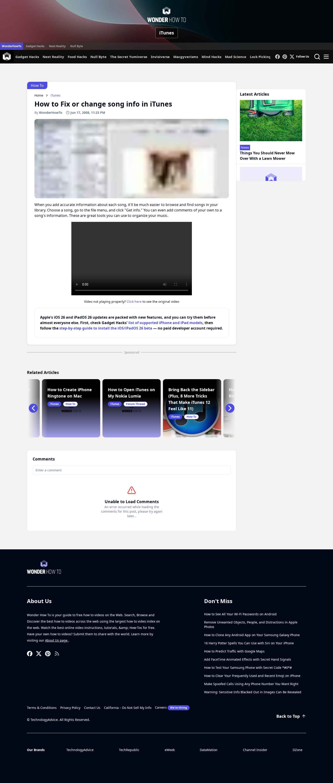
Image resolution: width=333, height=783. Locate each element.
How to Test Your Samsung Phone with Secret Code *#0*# (248, 667)
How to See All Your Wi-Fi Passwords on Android (240, 614)
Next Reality (57, 46)
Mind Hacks (211, 56)
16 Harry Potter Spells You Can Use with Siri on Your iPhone (249, 643)
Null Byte (76, 46)
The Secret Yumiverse (128, 56)
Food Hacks (77, 56)
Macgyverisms (185, 56)
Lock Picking (260, 56)
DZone (297, 750)
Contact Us (92, 707)
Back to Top (288, 716)
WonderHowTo (11, 46)
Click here (134, 301)
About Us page (56, 640)
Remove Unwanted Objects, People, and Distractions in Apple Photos (250, 624)
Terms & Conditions (42, 707)
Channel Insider (255, 750)
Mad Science (235, 56)
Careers (171, 707)
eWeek (170, 750)
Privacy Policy (70, 707)
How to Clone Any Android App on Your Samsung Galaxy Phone (252, 635)
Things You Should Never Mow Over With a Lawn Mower (267, 155)
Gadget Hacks (35, 46)
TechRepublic (129, 750)
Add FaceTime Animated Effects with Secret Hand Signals (247, 659)
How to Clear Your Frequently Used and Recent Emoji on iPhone (252, 676)
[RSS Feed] (57, 653)
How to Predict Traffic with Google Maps (234, 651)
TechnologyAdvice (80, 750)
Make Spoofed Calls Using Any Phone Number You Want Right (251, 684)
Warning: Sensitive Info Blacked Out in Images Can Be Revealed (252, 692)
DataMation (208, 750)
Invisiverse (160, 56)
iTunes (166, 33)
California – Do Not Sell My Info (127, 707)
